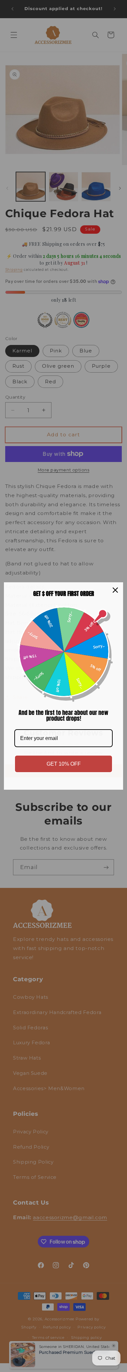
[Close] (115, 590)
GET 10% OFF (64, 764)
